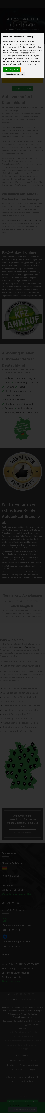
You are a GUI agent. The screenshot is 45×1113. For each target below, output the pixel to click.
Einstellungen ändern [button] (14, 74)
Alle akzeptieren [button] (11, 70)
